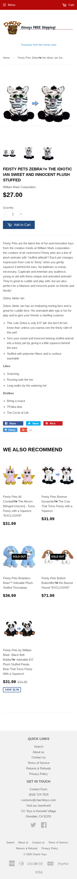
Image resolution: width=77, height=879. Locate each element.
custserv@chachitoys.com (38, 800)
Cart (71, 4)
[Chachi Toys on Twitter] (33, 826)
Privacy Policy (38, 774)
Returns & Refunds (38, 768)
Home (6, 57)
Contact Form (38, 789)
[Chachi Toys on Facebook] (44, 826)
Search (38, 746)
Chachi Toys (40, 854)
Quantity (8, 207)
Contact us (39, 757)
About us (38, 752)
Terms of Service (39, 763)
